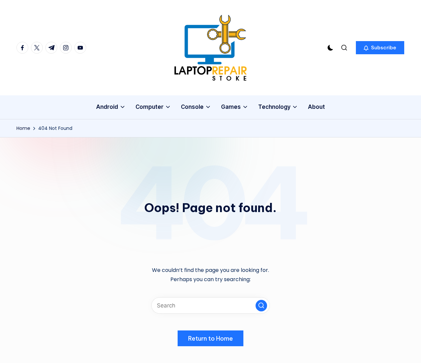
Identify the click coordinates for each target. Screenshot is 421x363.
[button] (380, 48)
